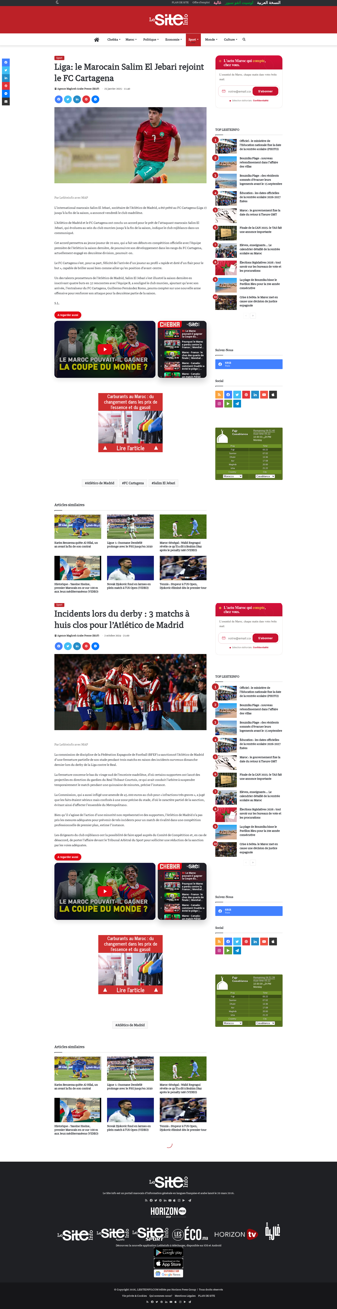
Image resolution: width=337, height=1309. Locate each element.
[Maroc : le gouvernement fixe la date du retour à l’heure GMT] (226, 215)
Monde (210, 39)
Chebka (112, 39)
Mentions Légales (185, 1295)
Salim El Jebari (164, 483)
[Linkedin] (77, 99)
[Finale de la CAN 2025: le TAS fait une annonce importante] (226, 233)
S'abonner (265, 91)
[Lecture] (105, 349)
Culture (229, 39)
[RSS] (147, 1200)
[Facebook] (59, 99)
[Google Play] (185, 1200)
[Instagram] (180, 1200)
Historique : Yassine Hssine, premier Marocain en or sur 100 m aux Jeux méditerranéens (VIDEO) (76, 587)
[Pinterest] (86, 99)
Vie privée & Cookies (134, 1295)
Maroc (130, 39)
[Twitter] (68, 99)
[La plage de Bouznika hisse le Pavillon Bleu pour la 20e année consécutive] (226, 285)
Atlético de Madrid (100, 483)
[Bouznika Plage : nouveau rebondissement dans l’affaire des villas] (226, 163)
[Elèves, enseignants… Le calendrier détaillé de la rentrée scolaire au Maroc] (226, 250)
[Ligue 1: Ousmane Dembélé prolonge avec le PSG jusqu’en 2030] (130, 526)
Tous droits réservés (211, 1289)
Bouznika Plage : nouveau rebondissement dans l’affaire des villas (259, 162)
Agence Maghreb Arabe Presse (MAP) (78, 88)
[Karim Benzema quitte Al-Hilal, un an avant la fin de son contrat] (77, 526)
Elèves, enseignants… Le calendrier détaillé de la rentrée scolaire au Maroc (260, 249)
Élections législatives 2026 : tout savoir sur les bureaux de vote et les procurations (260, 266)
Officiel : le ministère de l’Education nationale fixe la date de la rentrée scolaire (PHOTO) (260, 145)
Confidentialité (261, 100)
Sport (192, 39)
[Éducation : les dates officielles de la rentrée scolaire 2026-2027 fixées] (226, 198)
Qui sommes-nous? (160, 1295)
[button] (104, 349)
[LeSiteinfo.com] (168, 20)
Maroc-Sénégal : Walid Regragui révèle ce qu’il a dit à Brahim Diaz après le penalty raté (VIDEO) (181, 546)
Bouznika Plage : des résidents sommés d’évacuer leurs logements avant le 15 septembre (261, 179)
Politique (149, 39)
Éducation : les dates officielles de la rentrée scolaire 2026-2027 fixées (260, 197)
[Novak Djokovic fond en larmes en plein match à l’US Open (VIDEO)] (130, 568)
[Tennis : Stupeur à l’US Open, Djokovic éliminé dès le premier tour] (183, 568)
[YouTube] (170, 1200)
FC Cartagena (134, 483)
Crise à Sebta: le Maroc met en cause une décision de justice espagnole (259, 301)
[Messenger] (95, 99)
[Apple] (175, 1200)
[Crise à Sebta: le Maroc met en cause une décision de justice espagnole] (226, 302)
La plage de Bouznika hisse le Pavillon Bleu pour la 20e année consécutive (260, 284)
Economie (172, 39)
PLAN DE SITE (206, 1295)
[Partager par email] (6, 101)
